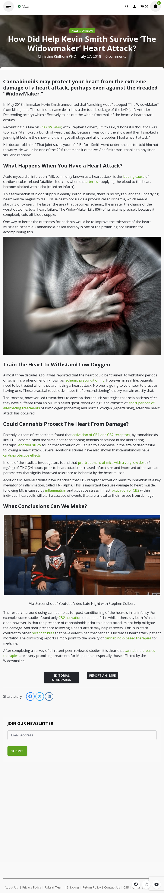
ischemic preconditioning (85, 380)
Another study (29, 445)
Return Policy (91, 887)
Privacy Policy (31, 887)
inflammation (55, 490)
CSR (126, 887)
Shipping (73, 887)
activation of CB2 (125, 490)
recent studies (43, 633)
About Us (11, 887)
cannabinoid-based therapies (128, 638)
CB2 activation (70, 617)
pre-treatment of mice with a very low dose (112, 462)
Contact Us (112, 887)
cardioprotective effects (22, 455)
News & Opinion (82, 30)
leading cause (134, 176)
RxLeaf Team (53, 887)
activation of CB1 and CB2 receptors (101, 434)
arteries (91, 181)
